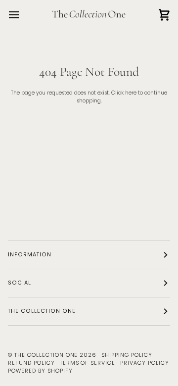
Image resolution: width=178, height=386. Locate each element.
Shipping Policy (126, 355)
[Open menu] (23, 15)
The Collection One (46, 355)
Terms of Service (88, 363)
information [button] (29, 254)
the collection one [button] (42, 311)
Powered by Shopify (40, 371)
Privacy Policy (144, 363)
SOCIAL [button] (19, 283)
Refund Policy (31, 363)
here (130, 92)
